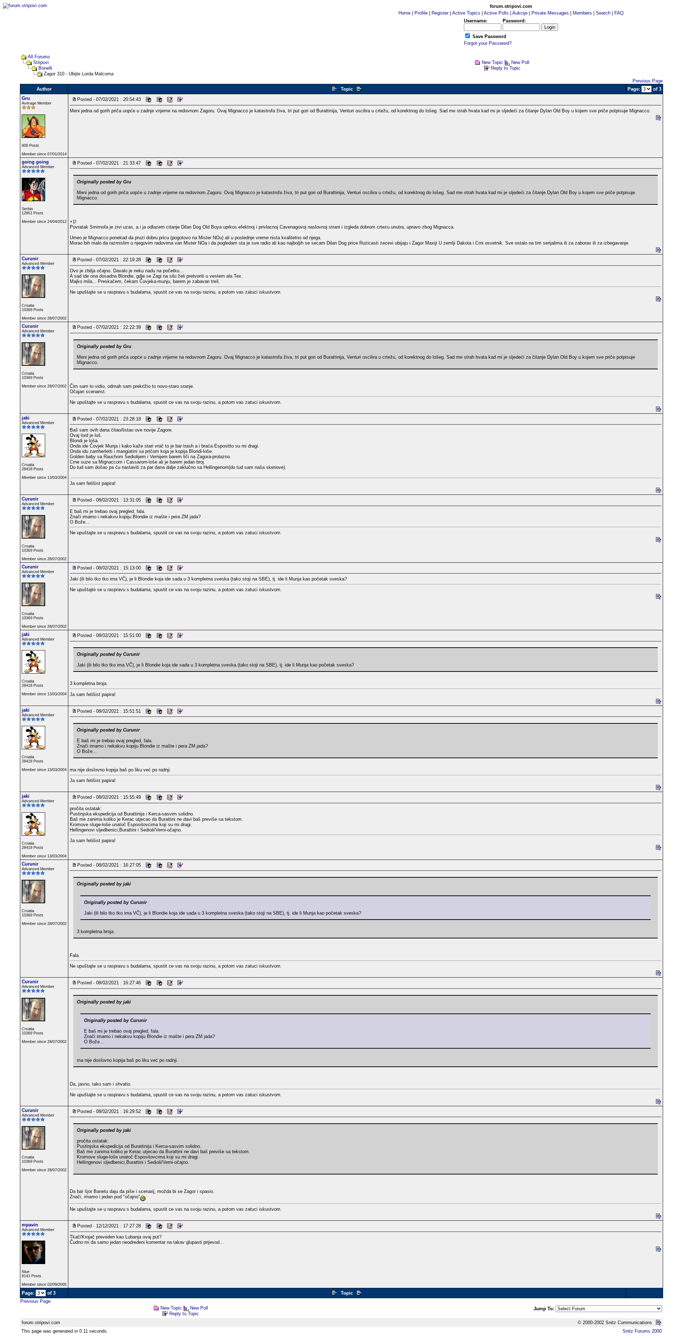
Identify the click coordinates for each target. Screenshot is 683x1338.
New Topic (492, 62)
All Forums (39, 56)
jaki (26, 418)
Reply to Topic (505, 68)
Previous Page (647, 81)
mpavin (30, 1224)
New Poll (520, 62)
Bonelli (45, 68)
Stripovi (41, 62)
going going (35, 162)
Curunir (30, 258)
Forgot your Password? (488, 43)
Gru (26, 98)
